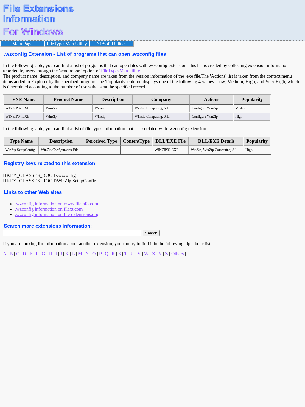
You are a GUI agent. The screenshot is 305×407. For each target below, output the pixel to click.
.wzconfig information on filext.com (49, 209)
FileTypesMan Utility (67, 43)
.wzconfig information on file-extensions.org (56, 214)
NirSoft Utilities (111, 43)
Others (177, 253)
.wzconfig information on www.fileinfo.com (56, 203)
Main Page (22, 43)
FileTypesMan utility (120, 70)
